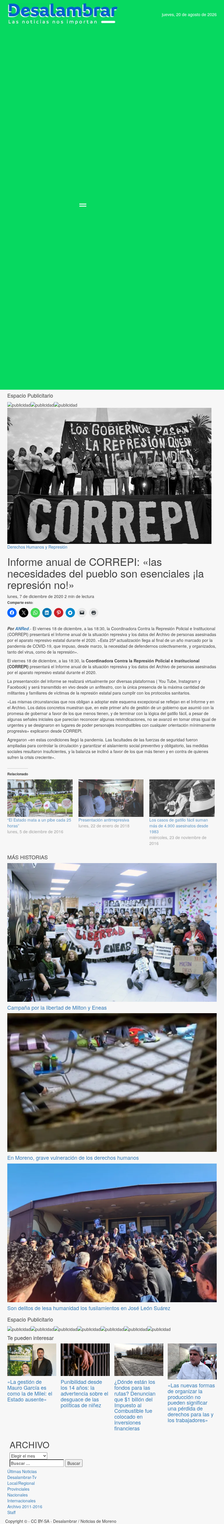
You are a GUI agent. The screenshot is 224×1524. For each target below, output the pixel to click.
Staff (11, 1512)
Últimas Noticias (22, 1471)
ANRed (22, 628)
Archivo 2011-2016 (24, 1506)
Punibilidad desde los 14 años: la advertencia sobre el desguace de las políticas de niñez (84, 1393)
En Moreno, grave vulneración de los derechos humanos (73, 1157)
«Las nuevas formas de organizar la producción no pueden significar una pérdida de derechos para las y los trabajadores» (191, 1402)
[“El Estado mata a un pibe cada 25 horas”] (40, 798)
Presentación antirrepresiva (103, 820)
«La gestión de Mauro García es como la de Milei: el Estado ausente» (29, 1390)
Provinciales (18, 1489)
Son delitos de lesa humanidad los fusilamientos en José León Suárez (88, 1308)
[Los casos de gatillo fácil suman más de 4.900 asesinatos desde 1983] (182, 798)
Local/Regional (21, 1483)
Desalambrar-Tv (21, 1477)
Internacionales (21, 1501)
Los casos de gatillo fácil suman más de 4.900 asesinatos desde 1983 (178, 825)
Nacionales (17, 1495)
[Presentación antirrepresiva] (111, 798)
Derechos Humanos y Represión (37, 547)
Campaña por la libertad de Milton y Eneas (57, 1007)
